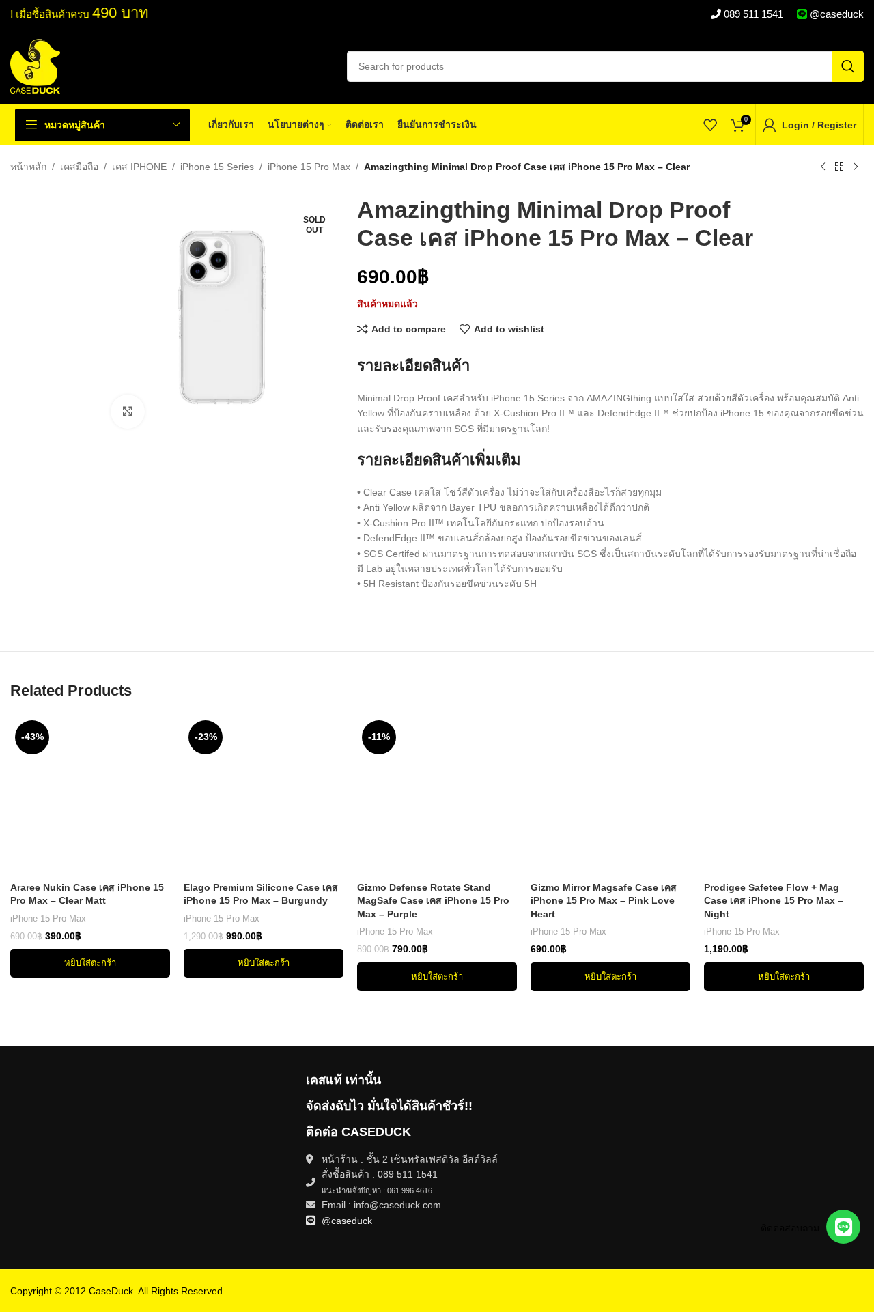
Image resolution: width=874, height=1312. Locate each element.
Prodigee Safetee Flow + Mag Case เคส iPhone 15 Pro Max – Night (773, 900)
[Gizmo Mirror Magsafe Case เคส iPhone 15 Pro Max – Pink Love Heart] (610, 795)
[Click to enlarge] (128, 412)
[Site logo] (35, 65)
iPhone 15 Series (217, 166)
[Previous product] (823, 167)
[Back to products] (839, 167)
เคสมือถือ (79, 166)
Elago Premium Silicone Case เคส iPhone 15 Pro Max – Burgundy (261, 894)
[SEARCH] (848, 66)
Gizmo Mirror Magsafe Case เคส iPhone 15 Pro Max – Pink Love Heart (604, 900)
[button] (90, 963)
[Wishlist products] (710, 125)
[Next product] (855, 167)
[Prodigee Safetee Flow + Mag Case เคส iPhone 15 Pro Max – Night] (784, 795)
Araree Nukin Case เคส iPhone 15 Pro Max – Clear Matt (87, 894)
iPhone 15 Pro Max (309, 166)
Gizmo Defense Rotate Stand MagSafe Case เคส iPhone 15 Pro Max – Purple (433, 900)
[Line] (843, 1227)
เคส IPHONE (139, 166)
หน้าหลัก (28, 166)
